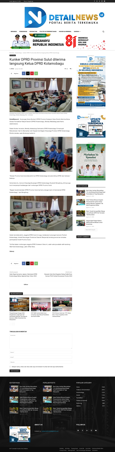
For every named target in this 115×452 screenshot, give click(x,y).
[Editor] (17, 284)
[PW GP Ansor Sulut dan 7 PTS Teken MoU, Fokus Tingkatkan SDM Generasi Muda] (62, 304)
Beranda (12, 53)
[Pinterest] (32, 73)
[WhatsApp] (36, 73)
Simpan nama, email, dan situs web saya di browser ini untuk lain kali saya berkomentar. (37, 366)
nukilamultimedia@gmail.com (50, 431)
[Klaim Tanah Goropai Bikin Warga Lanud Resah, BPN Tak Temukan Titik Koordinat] (80, 213)
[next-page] (13, 324)
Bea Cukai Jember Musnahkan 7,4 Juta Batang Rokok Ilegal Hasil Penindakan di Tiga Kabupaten (95, 192)
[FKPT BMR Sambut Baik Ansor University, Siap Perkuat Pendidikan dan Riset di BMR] (41, 304)
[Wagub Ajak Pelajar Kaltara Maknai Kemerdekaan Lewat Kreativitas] (80, 223)
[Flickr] (87, 430)
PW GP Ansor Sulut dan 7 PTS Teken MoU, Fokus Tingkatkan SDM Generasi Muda (61, 314)
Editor (12, 68)
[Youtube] (104, 1)
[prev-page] (11, 324)
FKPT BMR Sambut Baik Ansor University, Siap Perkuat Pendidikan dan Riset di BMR (40, 314)
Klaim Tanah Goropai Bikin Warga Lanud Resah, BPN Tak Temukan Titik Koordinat (95, 212)
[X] (99, 1)
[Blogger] (78, 430)
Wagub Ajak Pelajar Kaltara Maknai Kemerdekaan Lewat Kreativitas (94, 222)
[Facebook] (94, 1)
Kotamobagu (18, 53)
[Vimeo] (102, 1)
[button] (103, 31)
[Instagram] (97, 1)
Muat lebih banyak (90, 229)
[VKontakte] (96, 430)
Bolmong (12, 310)
